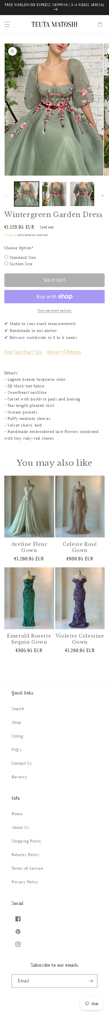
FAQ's (17, 749)
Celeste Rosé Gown (80, 547)
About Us (20, 827)
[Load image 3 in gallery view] (82, 194)
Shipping (10, 235)
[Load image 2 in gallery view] (54, 194)
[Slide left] (6, 195)
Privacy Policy (25, 882)
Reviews (19, 777)
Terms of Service (27, 868)
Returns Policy (25, 854)
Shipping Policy (27, 841)
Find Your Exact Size (23, 352)
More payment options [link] (54, 310)
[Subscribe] (90, 981)
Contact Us (22, 763)
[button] (7, 24)
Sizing (17, 736)
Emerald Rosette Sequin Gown (29, 639)
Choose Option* (18, 248)
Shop (16, 722)
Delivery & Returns (64, 352)
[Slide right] (102, 195)
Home (17, 813)
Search (18, 708)
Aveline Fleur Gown (29, 547)
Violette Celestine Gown (80, 639)
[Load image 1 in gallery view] (26, 194)
